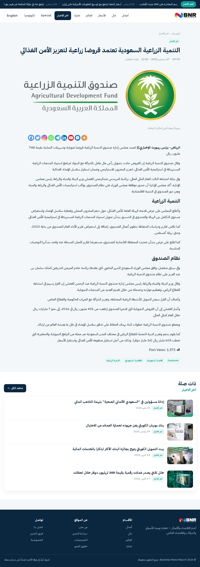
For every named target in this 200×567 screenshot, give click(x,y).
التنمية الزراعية (113, 360)
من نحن (83, 527)
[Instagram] (44, 138)
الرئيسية (176, 33)
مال (114, 15)
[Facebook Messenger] (77, 138)
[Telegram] (58, 138)
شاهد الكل (17, 388)
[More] (84, 138)
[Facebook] (31, 138)
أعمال (125, 15)
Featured (173, 360)
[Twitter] (38, 138)
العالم (89, 15)
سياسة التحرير (80, 533)
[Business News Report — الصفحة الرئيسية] (185, 15)
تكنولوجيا (29, 15)
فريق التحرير (36, 533)
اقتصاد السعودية (155, 360)
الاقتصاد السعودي (133, 360)
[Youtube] (71, 138)
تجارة (77, 15)
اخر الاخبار (62, 15)
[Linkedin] (64, 138)
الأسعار (102, 15)
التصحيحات (81, 540)
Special (46, 15)
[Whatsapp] (51, 138)
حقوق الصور (81, 546)
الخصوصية (37, 540)
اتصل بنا (38, 527)
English (12, 15)
